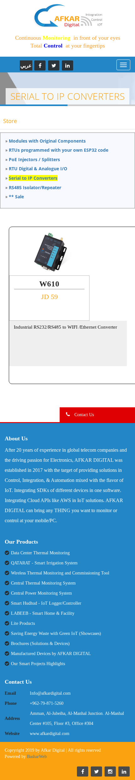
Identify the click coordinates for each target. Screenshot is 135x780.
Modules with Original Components (47, 141)
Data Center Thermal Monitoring (40, 553)
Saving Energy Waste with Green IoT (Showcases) (56, 633)
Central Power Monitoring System (41, 593)
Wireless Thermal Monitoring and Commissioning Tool (60, 573)
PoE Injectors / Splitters (34, 159)
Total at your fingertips (67, 46)
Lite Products (23, 623)
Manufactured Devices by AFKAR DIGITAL (51, 653)
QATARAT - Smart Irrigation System (44, 563)
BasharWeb (37, 756)
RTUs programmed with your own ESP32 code (58, 150)
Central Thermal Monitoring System (43, 583)
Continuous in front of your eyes (67, 38)
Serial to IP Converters (33, 178)
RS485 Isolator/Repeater (35, 187)
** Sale (16, 197)
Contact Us (83, 414)
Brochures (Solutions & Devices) (40, 643)
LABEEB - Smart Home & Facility (42, 613)
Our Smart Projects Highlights (38, 663)
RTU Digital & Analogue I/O (38, 169)
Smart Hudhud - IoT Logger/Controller (46, 603)
